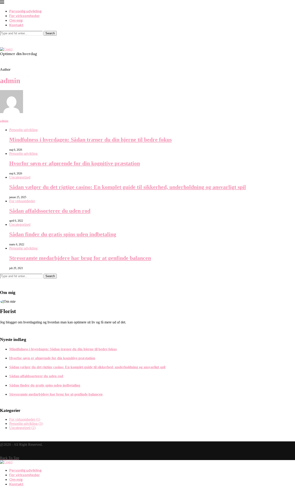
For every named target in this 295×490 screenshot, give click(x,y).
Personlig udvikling (25, 11)
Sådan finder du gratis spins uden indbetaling (62, 234)
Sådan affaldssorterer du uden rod (49, 211)
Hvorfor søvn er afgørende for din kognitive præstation (74, 163)
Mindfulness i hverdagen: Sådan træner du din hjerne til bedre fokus (90, 140)
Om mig (16, 20)
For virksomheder (24, 15)
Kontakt (16, 25)
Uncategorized (19, 177)
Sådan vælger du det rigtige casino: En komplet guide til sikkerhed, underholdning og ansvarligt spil (127, 187)
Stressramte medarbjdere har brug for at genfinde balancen (80, 258)
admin (4, 121)
